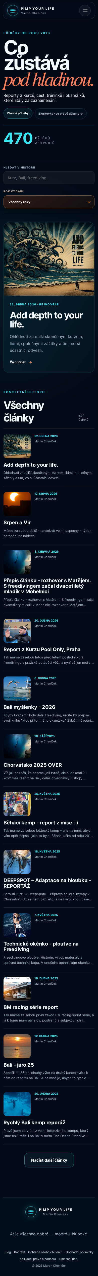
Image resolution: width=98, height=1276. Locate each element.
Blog (8, 1252)
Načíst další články (49, 1160)
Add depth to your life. (31, 465)
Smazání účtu (68, 1259)
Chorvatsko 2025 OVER (33, 765)
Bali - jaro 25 (19, 1065)
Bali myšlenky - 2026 (29, 707)
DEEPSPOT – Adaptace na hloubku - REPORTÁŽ (47, 883)
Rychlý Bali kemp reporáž (34, 1123)
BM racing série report (31, 1007)
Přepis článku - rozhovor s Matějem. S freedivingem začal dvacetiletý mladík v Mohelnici (47, 586)
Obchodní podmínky (79, 1252)
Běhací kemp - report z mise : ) (41, 823)
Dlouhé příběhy (18, 113)
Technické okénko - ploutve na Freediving (41, 946)
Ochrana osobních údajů (45, 1252)
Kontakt (19, 1252)
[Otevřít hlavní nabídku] (85, 10)
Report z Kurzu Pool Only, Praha (42, 649)
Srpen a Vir (17, 523)
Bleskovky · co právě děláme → (60, 113)
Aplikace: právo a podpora (38, 1259)
